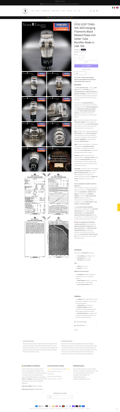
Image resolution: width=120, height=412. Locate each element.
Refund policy (52, 408)
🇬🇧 (117, 7)
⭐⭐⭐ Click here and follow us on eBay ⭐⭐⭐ (58, 369)
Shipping (76, 51)
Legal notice (88, 408)
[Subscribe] (70, 397)
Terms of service (66, 408)
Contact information (81, 408)
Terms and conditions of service (54, 371)
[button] (38, 10)
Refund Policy (50, 374)
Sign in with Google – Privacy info (54, 378)
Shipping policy (73, 408)
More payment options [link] (86, 69)
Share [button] (77, 329)
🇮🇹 (113, 7)
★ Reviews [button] (118, 207)
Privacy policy (58, 408)
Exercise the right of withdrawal (54, 376)
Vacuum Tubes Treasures (36, 408)
